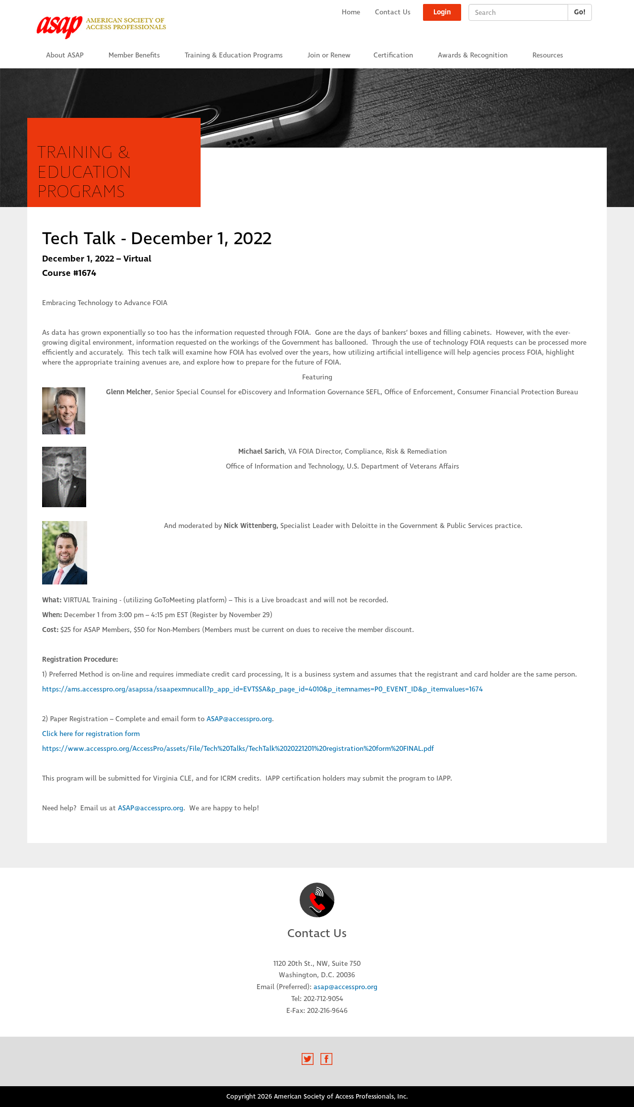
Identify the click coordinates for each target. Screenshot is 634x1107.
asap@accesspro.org (345, 987)
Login (442, 12)
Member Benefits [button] (134, 55)
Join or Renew (329, 55)
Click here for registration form (91, 733)
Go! (579, 12)
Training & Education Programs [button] (234, 55)
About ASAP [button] (65, 55)
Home (351, 12)
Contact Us (393, 12)
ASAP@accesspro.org (239, 719)
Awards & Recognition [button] (473, 55)
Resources (547, 55)
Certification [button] (393, 55)
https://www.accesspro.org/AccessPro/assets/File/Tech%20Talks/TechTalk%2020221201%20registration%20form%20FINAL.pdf (238, 748)
